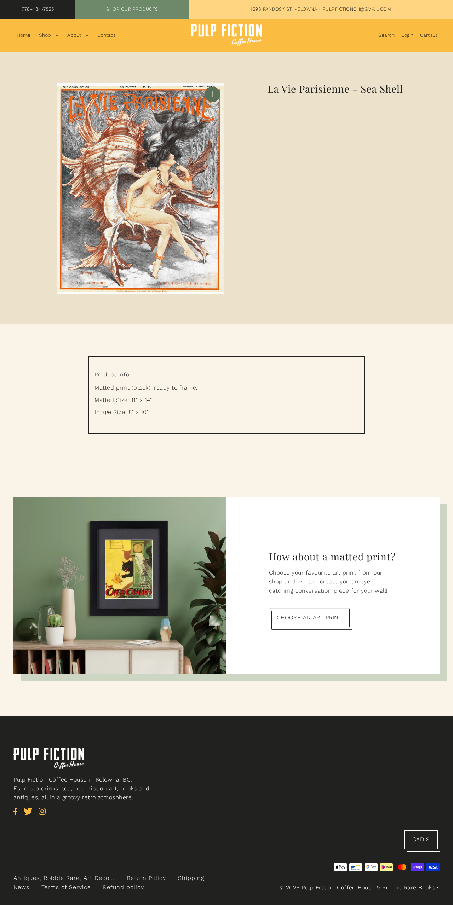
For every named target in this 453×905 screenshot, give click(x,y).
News (21, 887)
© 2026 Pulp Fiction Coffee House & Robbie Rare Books (357, 887)
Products (145, 9)
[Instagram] (44, 815)
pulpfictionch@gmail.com (357, 9)
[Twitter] (30, 815)
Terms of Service (66, 887)
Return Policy (146, 878)
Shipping (191, 878)
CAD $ (421, 839)
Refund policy (123, 887)
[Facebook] (17, 815)
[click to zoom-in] (212, 94)
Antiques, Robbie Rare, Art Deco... (64, 878)
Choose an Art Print (309, 617)
